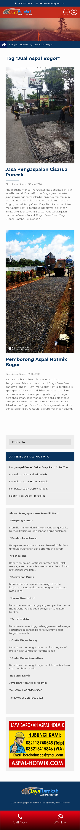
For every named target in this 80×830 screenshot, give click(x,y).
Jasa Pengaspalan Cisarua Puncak (37, 172)
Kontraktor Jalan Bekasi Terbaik (28, 474)
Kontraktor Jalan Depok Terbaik (28, 488)
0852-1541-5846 (33, 690)
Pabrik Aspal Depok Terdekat (27, 495)
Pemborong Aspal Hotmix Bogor (36, 362)
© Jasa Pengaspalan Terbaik (25, 802)
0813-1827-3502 (34, 697)
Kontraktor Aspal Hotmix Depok (28, 481)
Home (23, 44)
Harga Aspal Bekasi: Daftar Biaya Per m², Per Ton (38, 467)
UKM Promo (63, 802)
